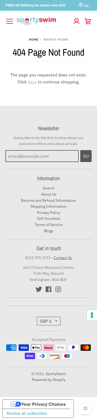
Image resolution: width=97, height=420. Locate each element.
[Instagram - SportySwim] (58, 289)
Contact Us (63, 257)
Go (86, 156)
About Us (48, 194)
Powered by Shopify (48, 379)
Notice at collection (27, 413)
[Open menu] (9, 21)
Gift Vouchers (48, 218)
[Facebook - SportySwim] (48, 289)
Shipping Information (48, 206)
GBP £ (46, 321)
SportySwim (56, 373)
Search (48, 188)
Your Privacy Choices (43, 404)
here (32, 81)
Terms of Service (48, 224)
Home (33, 39)
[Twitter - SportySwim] (39, 289)
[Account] (76, 21)
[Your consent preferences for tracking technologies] (92, 315)
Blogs (48, 230)
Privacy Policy (48, 212)
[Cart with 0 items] (88, 21)
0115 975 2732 (37, 257)
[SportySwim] (43, 21)
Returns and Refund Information (48, 200)
